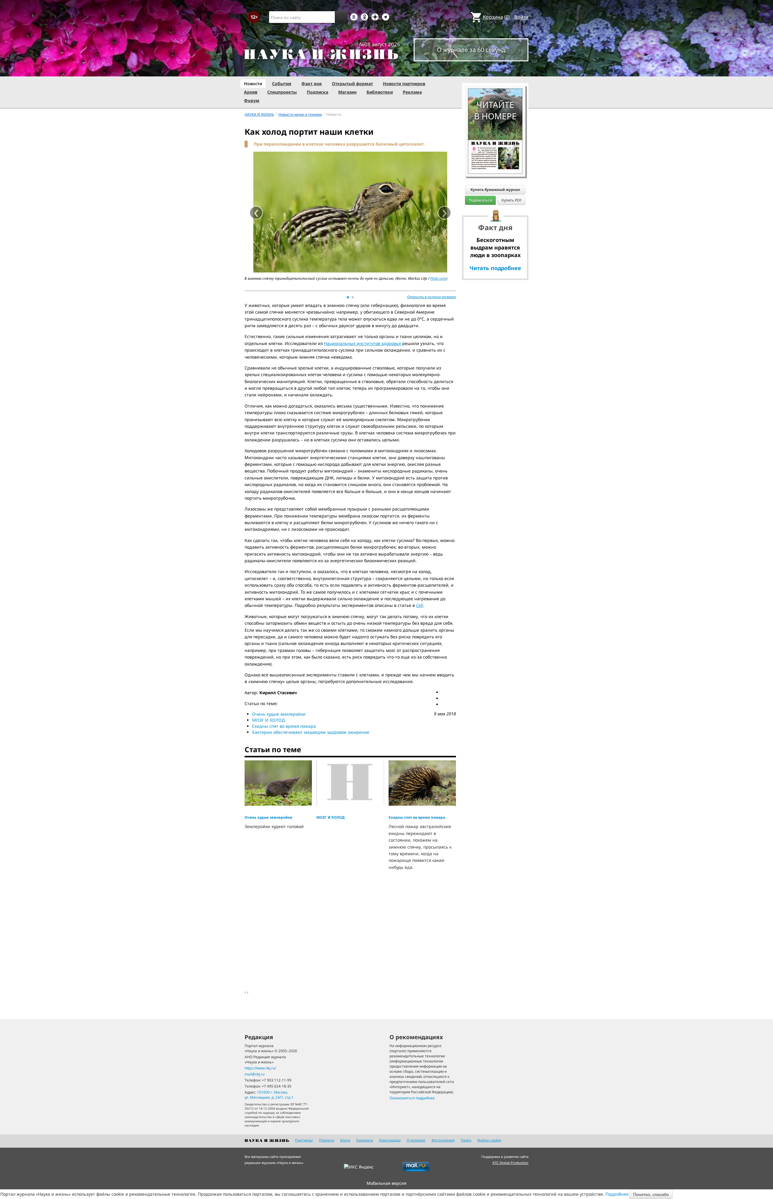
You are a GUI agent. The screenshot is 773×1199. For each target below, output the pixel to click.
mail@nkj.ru (255, 1074)
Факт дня (311, 83)
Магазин (347, 92)
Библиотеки (380, 92)
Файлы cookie (489, 1140)
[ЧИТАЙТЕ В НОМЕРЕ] (495, 71)
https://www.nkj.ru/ (260, 1068)
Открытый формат (352, 83)
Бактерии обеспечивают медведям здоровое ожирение (310, 732)
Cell (419, 605)
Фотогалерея (443, 1140)
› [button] (444, 213)
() (496, 17)
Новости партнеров (404, 83)
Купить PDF (511, 200)
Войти (521, 17)
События (281, 83)
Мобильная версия (386, 1183)
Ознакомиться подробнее (412, 1098)
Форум (251, 100)
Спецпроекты (282, 92)
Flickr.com (438, 278)
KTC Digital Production (510, 1162)
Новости (253, 83)
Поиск (466, 1140)
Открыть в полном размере (431, 296)
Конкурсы (364, 1140)
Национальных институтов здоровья (362, 343)
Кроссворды (390, 1140)
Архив (250, 92)
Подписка (317, 92)
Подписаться (480, 200)
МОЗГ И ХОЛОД (268, 720)
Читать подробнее (495, 268)
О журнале (416, 1140)
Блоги (345, 1140)
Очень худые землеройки (279, 714)
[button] (348, 297)
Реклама (412, 92)
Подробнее (617, 1194)
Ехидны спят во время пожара (284, 726)
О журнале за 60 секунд (471, 50)
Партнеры (304, 1140)
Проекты (326, 1140)
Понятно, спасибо (651, 1194)
